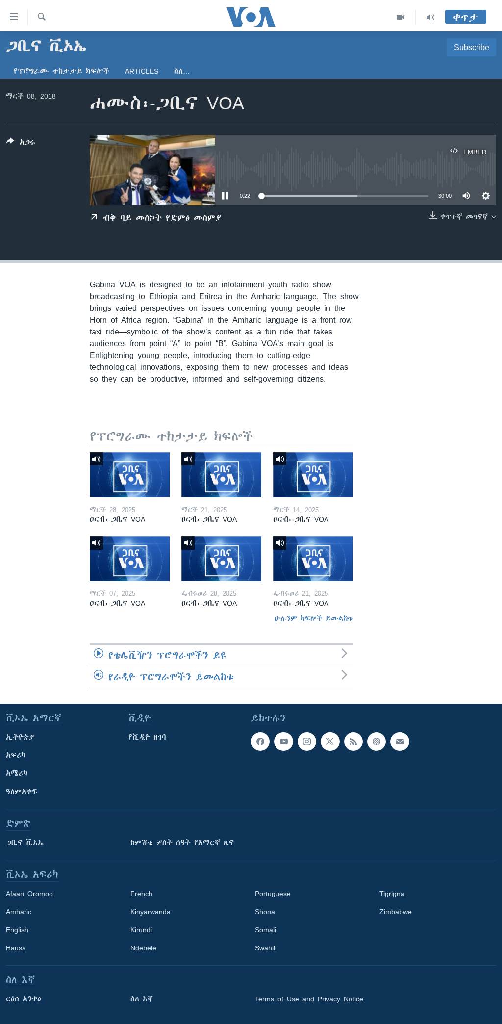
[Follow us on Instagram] (307, 741)
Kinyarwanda (150, 911)
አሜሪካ (16, 773)
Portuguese (273, 893)
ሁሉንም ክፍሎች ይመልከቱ (314, 618)
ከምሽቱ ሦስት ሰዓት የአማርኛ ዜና (182, 842)
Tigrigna (391, 893)
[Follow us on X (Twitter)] (330, 741)
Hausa (16, 948)
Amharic (18, 911)
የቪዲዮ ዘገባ (147, 737)
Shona (265, 911)
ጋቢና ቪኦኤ (25, 842)
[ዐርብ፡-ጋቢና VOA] (130, 474)
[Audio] (430, 17)
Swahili (265, 948)
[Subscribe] (399, 741)
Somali (265, 929)
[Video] (401, 17)
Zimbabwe (395, 911)
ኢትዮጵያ (20, 737)
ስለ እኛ (141, 999)
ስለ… (182, 71)
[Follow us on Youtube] (283, 741)
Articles (141, 71)
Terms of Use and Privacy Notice (309, 999)
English (17, 929)
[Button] (20, 144)
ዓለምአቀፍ (22, 791)
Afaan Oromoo (29, 893)
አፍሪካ (15, 755)
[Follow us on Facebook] (260, 741)
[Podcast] (376, 741)
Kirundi (141, 929)
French (141, 893)
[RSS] (353, 741)
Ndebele (143, 948)
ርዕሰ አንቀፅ (23, 999)
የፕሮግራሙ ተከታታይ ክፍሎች (61, 71)
